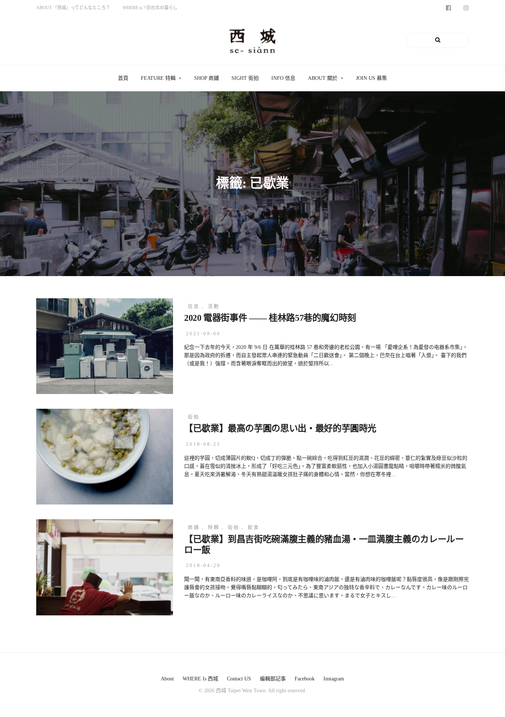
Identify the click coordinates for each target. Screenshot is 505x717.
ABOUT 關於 (323, 78)
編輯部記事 (273, 679)
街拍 (194, 416)
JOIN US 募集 (371, 78)
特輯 (214, 527)
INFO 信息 (283, 78)
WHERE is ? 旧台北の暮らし (150, 7)
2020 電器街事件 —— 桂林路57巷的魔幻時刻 (270, 318)
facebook (305, 679)
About (167, 679)
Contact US (239, 679)
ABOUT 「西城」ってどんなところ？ (73, 7)
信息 (194, 306)
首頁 (123, 78)
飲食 (254, 527)
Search (451, 40)
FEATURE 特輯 (158, 78)
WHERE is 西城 (200, 679)
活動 (214, 306)
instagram (333, 679)
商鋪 (194, 527)
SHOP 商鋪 (206, 78)
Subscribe (85, 40)
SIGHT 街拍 (245, 78)
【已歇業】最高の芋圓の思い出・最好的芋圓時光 (280, 428)
